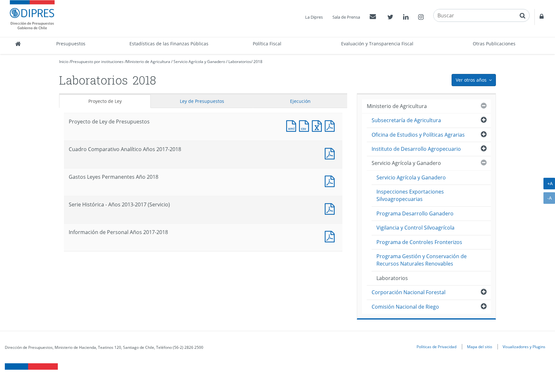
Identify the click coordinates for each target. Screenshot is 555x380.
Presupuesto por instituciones (97, 61)
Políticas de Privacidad (436, 346)
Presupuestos (70, 44)
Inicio (63, 61)
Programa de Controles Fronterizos (419, 242)
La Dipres (314, 17)
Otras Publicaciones (494, 44)
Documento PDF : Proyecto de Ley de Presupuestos (331, 125)
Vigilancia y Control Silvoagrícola (415, 227)
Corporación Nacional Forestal (408, 292)
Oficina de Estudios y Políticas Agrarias (418, 134)
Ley (202, 101)
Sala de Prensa (346, 17)
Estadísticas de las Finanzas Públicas (168, 44)
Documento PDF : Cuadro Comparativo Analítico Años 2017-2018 (331, 153)
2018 (257, 61)
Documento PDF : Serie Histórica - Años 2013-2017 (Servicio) (331, 208)
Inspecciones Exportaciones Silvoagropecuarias (410, 195)
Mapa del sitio (479, 346)
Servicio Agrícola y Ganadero (199, 61)
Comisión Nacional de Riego (405, 306)
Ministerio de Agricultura (148, 61)
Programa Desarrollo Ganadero (415, 213)
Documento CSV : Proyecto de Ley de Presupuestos (305, 125)
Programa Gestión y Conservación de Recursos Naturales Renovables (421, 260)
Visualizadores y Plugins (524, 346)
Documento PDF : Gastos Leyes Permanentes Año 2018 (331, 180)
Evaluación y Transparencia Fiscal (377, 44)
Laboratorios (239, 61)
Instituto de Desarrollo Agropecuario (416, 148)
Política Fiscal (267, 44)
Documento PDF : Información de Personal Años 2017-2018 (331, 236)
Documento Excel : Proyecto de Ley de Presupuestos (318, 125)
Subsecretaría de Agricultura (406, 120)
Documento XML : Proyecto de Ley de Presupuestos (292, 125)
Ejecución (300, 101)
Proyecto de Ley (105, 101)
